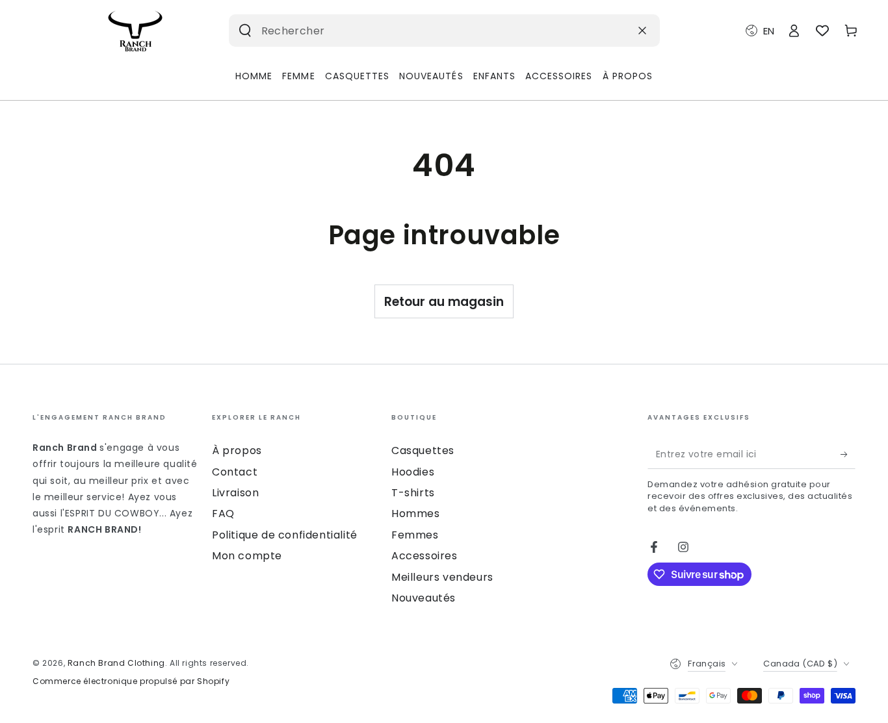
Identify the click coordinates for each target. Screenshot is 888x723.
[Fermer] (642, 30)
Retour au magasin (444, 302)
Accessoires (424, 555)
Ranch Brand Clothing (116, 662)
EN (768, 31)
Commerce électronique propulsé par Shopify (131, 681)
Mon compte (247, 555)
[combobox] (424, 30)
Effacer (611, 30)
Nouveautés (423, 597)
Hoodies (412, 471)
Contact (234, 471)
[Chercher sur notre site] (245, 30)
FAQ (223, 513)
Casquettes (422, 450)
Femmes (415, 534)
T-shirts (413, 492)
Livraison (235, 492)
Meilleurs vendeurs (442, 577)
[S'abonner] (848, 454)
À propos (237, 450)
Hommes (415, 513)
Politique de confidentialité (285, 534)
